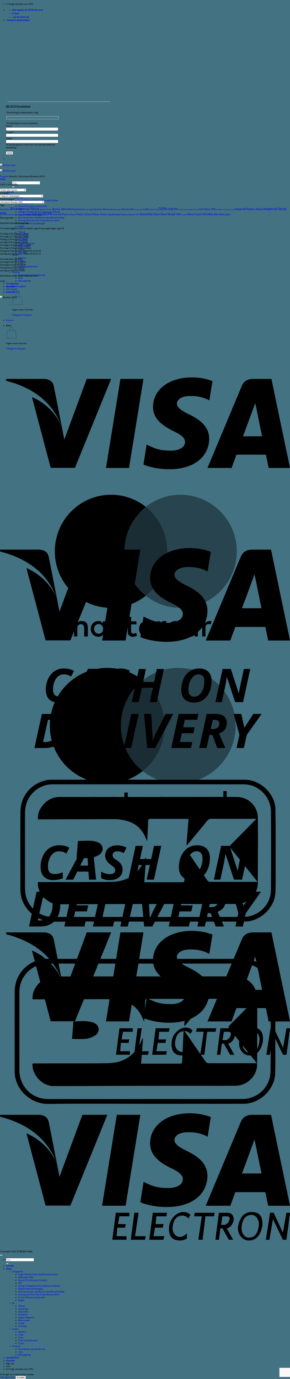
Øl (13, 1302)
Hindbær (219, 209)
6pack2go (23, 1308)
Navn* (9, 125)
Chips (21, 1343)
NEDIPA (37, 214)
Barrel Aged (87, 209)
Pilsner (96, 214)
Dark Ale (154, 209)
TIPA (178, 214)
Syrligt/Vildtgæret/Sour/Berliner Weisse (39, 1285)
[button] (18, 20)
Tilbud (21, 231)
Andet (15, 1328)
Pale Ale (57, 214)
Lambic (28, 214)
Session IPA (133, 214)
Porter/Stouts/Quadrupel (31, 223)
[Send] (13, 186)
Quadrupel (114, 214)
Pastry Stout (84, 214)
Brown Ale (128, 209)
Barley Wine (60, 209)
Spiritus (22, 1331)
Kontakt (10, 292)
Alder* (9, 138)
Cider (146, 209)
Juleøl (21, 1323)
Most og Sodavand (27, 266)
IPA (3, 213)
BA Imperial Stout (24, 209)
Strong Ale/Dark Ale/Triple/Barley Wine (38, 220)
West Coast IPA (197, 214)
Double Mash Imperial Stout (188, 209)
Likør (20, 1337)
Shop (8, 1268)
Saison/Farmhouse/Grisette (32, 206)
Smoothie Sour (150, 214)
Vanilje (184, 215)
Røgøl (21, 226)
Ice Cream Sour (228, 209)
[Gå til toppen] (1, 1255)
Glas (20, 277)
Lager (21, 215)
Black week (24, 1320)
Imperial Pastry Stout (249, 209)
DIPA (162, 208)
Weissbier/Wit (25, 1277)
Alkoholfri (5, 209)
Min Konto (11, 289)
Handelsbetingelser (16, 286)
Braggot (119, 209)
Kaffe (9, 215)
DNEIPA (173, 209)
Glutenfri (23, 1314)
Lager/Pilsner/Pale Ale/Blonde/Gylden (38, 200)
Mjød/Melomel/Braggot (30, 1288)
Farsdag (22, 1325)
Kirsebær (15, 215)
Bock (113, 209)
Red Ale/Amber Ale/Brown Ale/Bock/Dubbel (41, 217)
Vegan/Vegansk (26, 1317)
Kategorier (17, 1271)
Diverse (16, 272)
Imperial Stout (275, 209)
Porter (104, 214)
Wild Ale (212, 214)
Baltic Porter (46, 209)
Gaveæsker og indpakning (31, 1348)
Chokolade (138, 209)
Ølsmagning (24, 280)
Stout (171, 214)
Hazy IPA (210, 209)
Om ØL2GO (12, 283)
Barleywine (75, 209)
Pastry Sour (69, 214)
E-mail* (10, 132)
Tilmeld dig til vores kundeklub (22, 123)
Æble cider (225, 214)
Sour (163, 214)
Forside (10, 191)
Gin (201, 209)
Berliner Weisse (102, 209)
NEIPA (47, 214)
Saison (124, 214)
